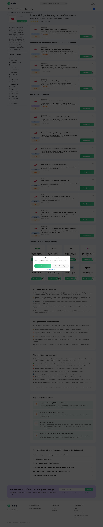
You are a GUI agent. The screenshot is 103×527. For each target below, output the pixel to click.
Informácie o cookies (51, 269)
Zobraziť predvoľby (60, 266)
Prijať (42, 266)
